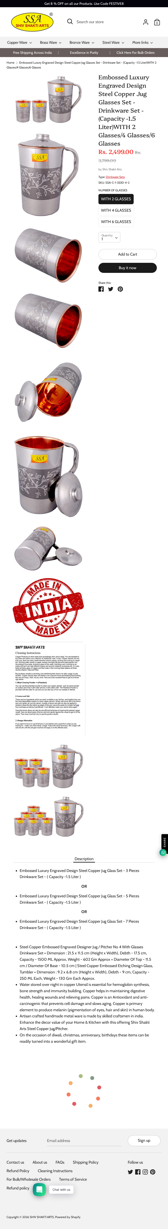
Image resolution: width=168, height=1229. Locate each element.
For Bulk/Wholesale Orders (29, 1179)
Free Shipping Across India (32, 53)
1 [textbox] (102, 239)
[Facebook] (137, 1171)
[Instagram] (145, 1171)
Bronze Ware (80, 42)
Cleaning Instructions (55, 1170)
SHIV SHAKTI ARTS (42, 1217)
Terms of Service (73, 1179)
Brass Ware (49, 42)
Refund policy (18, 1188)
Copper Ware (17, 42)
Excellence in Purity (84, 53)
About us (40, 1162)
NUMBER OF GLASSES (112, 190)
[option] (32, 52)
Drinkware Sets (115, 177)
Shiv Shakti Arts (112, 169)
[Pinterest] (152, 1171)
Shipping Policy (85, 1162)
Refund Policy (18, 1170)
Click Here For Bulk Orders (136, 53)
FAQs (60, 1162)
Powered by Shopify (67, 1217)
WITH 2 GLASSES (116, 199)
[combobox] (109, 237)
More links (140, 42)
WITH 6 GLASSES (116, 221)
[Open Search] (70, 21)
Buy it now (127, 267)
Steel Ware (111, 42)
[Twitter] (130, 1171)
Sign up (144, 1140)
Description (84, 858)
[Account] (145, 20)
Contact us (15, 1162)
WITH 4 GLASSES (116, 210)
